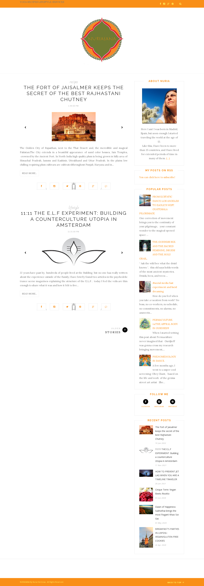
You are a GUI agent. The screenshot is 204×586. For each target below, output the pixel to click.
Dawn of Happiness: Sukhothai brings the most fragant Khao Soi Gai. (167, 512)
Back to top (175, 582)
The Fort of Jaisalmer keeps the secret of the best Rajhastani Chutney (74, 93)
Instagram (159, 406)
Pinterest (172, 406)
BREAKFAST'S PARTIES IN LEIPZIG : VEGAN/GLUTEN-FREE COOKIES (167, 534)
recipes (74, 81)
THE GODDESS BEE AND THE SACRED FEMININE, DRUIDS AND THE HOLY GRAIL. (157, 250)
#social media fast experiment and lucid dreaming (165, 287)
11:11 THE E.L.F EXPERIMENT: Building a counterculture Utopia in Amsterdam (74, 219)
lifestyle (74, 207)
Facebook (146, 406)
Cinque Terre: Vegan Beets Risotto (165, 491)
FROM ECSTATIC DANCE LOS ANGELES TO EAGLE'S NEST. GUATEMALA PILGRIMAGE (159, 205)
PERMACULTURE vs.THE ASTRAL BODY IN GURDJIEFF (165, 324)
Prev (25, 127)
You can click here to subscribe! (157, 177)
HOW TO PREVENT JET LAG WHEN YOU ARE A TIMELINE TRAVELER (167, 475)
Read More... (29, 173)
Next (122, 127)
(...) (168, 158)
